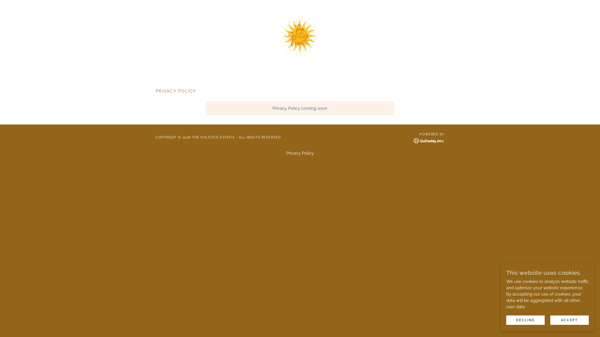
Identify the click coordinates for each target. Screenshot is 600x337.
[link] (300, 36)
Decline (525, 320)
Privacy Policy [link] (300, 153)
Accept (569, 320)
